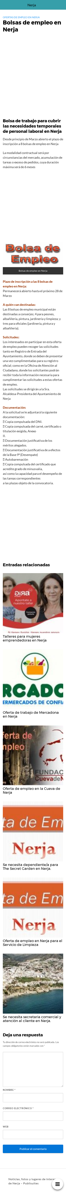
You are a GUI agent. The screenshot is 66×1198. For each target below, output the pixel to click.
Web (5, 1126)
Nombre (9, 1089)
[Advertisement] (33, 78)
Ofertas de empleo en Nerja (21, 17)
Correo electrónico (18, 1108)
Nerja (31, 5)
